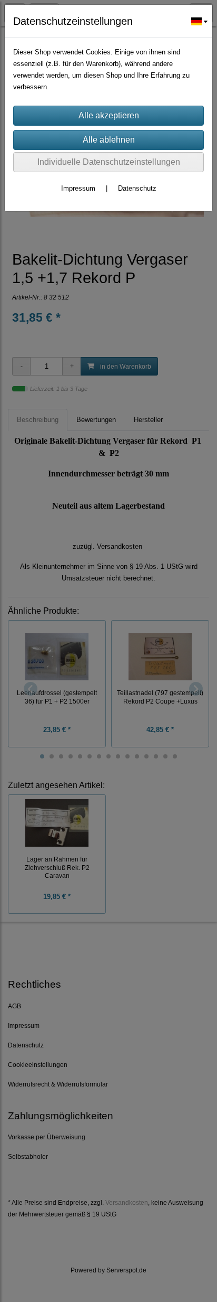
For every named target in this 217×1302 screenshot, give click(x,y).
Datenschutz (137, 188)
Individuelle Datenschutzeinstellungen (108, 161)
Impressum (78, 188)
